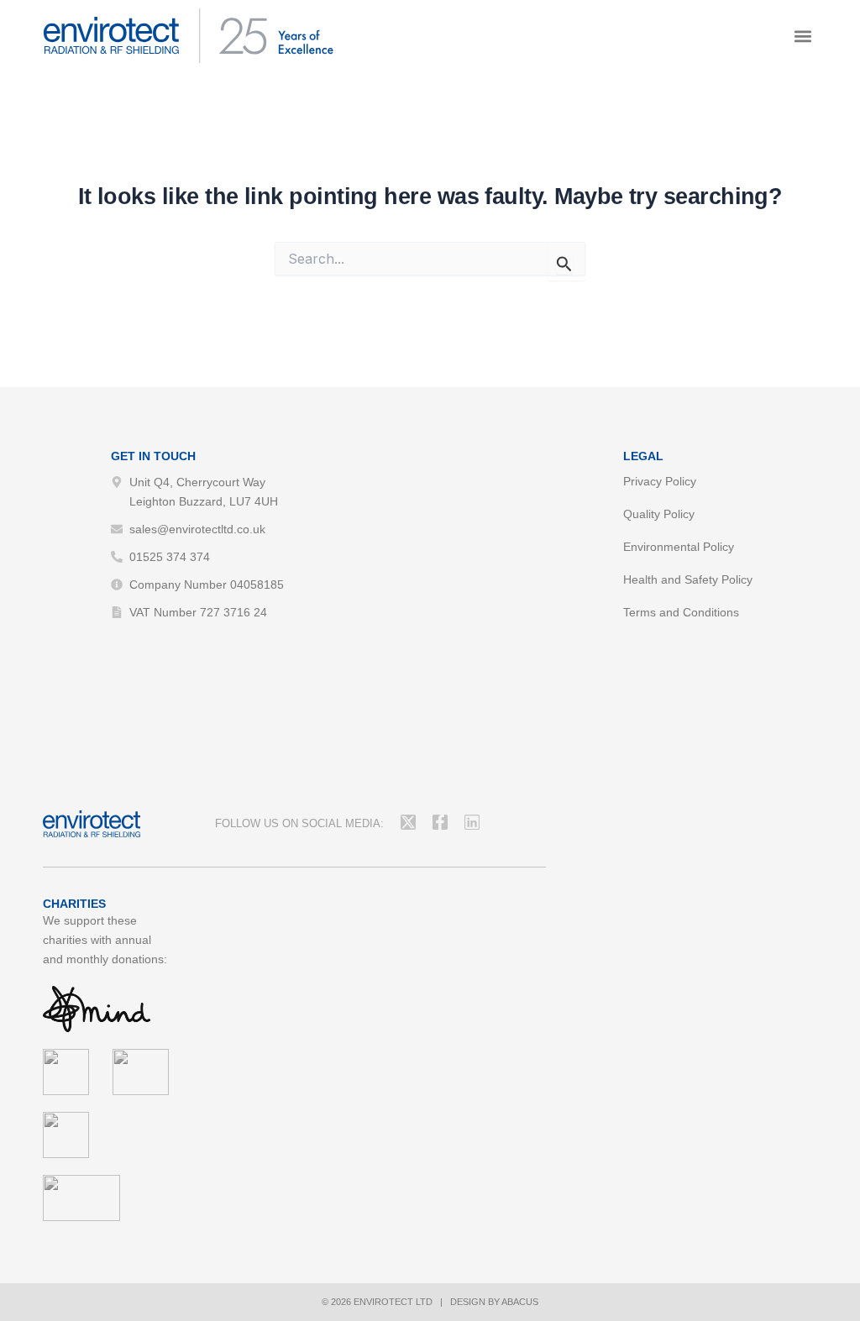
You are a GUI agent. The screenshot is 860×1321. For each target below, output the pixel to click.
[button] (803, 36)
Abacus (519, 1302)
